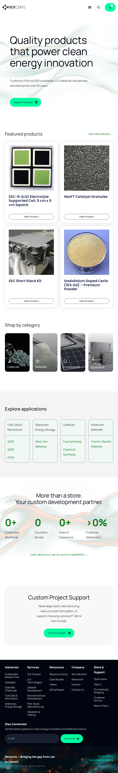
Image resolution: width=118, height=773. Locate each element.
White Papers (56, 689)
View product (31, 216)
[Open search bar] (98, 7)
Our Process (34, 674)
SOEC (11, 449)
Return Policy (101, 705)
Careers (76, 684)
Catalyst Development (34, 689)
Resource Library (58, 674)
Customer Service (99, 699)
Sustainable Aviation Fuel (12, 675)
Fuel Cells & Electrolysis (11, 697)
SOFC (11, 441)
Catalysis (69, 425)
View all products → (100, 134)
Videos (53, 684)
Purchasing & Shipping (101, 691)
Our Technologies (34, 681)
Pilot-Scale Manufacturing (35, 705)
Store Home (100, 679)
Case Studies (56, 679)
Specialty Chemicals (11, 689)
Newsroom (77, 679)
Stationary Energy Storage (13, 705)
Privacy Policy (105, 756)
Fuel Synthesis (72, 441)
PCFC (11, 457)
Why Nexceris (79, 674)
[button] (89, 7)
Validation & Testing (33, 713)
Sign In (97, 684)
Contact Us (78, 689)
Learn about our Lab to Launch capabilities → (59, 554)
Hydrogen (10, 682)
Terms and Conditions (100, 760)
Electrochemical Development (36, 697)
